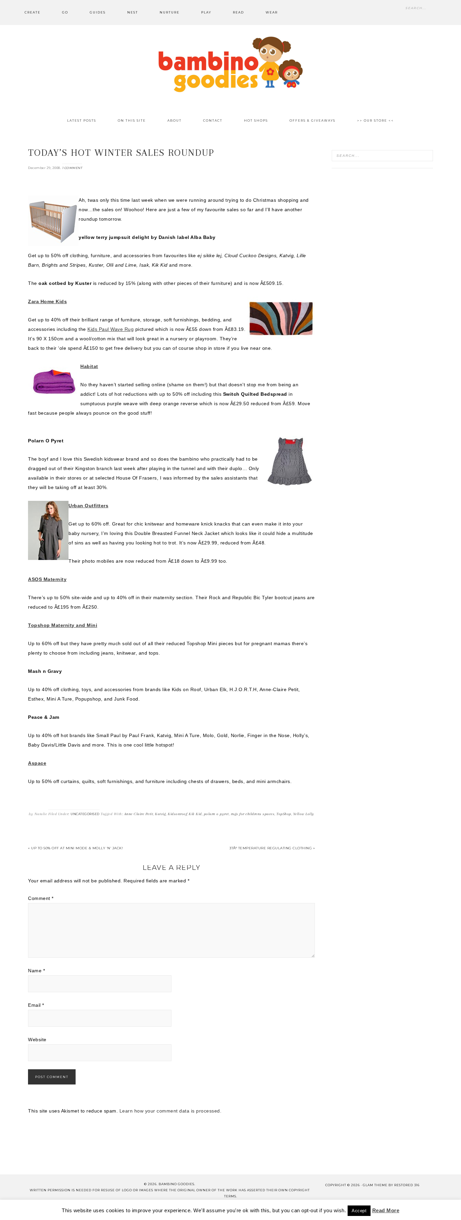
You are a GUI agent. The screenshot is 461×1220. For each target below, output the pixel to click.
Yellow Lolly (303, 814)
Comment (41, 898)
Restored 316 (406, 1185)
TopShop (283, 814)
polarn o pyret (216, 814)
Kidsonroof (177, 814)
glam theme (375, 1185)
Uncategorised (85, 814)
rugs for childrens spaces (253, 814)
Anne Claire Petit (138, 814)
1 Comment (72, 168)
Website (37, 1039)
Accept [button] (359, 1210)
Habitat (89, 366)
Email (36, 1005)
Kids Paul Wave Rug (110, 329)
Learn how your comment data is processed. (170, 1111)
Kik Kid (195, 814)
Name (36, 970)
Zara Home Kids (47, 301)
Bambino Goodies (230, 64)
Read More (386, 1210)
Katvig (160, 814)
